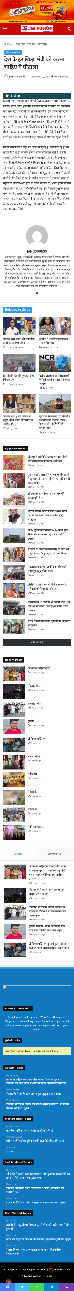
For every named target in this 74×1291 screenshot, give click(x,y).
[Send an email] (24, 77)
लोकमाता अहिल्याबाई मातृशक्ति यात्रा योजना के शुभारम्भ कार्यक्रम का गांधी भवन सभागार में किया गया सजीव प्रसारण (47, 872)
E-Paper (48, 1276)
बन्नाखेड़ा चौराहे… (36, 703)
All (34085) (37, 642)
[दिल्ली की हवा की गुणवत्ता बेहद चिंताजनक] (19, 363)
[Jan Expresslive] (37, 28)
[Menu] (5, 30)
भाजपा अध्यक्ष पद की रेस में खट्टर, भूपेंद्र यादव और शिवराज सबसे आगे (18, 420)
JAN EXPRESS (15, 77)
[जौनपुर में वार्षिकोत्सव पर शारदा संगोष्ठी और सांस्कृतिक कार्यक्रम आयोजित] (14, 462)
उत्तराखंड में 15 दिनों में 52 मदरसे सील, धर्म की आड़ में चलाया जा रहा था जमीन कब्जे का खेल (49, 606)
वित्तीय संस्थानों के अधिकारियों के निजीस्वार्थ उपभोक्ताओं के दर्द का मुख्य (54, 380)
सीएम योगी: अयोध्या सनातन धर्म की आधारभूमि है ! (46, 495)
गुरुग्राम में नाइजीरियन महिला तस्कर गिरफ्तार (53, 341)
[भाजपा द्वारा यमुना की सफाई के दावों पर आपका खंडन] (19, 326)
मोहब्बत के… (34, 686)
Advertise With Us (31, 1276)
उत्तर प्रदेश (31, 44)
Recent (17, 853)
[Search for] (69, 30)
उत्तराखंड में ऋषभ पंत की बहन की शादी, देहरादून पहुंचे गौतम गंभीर (47, 569)
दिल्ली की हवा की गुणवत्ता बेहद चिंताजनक (19, 378)
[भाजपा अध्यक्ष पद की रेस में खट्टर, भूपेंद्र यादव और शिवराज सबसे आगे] (19, 403)
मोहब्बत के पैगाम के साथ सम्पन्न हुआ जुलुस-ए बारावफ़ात (46, 891)
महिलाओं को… (35, 756)
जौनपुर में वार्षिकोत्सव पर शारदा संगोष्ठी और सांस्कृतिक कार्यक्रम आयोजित (47, 459)
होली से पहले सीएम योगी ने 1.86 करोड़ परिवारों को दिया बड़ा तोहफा (47, 586)
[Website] (37, 292)
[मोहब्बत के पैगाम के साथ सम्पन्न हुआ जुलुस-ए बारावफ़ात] (14, 691)
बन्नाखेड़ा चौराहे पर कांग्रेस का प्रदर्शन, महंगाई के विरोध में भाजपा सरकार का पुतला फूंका (47, 911)
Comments (54, 853)
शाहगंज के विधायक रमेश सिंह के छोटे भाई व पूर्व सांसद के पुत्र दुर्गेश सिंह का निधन (48, 551)
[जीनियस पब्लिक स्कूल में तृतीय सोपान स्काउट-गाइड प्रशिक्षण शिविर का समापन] (14, 744)
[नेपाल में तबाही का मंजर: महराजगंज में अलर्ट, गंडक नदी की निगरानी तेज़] (14, 797)
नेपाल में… (33, 791)
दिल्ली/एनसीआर (13, 52)
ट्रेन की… (32, 721)
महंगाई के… (33, 809)
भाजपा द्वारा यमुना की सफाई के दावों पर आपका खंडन (19, 341)
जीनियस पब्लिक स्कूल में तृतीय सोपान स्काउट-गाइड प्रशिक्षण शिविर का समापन (49, 946)
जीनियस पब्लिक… (37, 739)
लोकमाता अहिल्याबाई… (40, 668)
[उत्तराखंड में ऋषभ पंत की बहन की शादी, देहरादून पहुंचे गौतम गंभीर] (14, 572)
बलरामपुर (42, 44)
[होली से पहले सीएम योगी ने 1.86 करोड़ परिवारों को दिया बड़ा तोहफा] (14, 590)
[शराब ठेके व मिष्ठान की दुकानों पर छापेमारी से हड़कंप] (14, 626)
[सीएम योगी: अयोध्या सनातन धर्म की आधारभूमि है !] (14, 499)
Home (10, 44)
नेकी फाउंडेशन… (36, 827)
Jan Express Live (61, 1269)
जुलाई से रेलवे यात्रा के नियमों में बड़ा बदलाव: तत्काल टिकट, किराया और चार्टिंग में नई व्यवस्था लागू (54, 422)
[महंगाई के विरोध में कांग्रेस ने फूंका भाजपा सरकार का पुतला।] (14, 815)
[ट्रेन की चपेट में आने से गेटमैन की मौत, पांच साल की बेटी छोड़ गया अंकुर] (14, 726)
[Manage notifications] (9, 1282)
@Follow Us (12, 1040)
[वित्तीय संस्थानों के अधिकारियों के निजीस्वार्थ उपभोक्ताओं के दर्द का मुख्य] (55, 363)
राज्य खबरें (20, 44)
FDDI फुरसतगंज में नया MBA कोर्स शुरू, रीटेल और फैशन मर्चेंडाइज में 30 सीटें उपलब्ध (48, 534)
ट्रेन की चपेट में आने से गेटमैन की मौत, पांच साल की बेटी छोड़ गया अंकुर (47, 928)
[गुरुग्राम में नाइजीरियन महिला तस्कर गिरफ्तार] (55, 326)
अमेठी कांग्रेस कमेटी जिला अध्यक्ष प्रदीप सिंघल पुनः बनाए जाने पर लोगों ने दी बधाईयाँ (47, 515)
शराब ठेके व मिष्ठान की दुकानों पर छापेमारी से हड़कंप (49, 623)
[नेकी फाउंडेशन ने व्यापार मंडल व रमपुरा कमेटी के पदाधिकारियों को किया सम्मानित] (14, 832)
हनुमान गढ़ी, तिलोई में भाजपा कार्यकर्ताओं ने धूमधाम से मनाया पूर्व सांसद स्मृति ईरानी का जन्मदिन (49, 478)
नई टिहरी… (33, 774)
